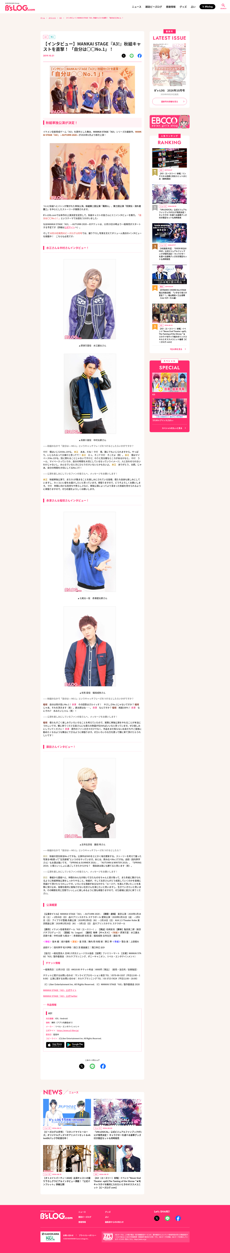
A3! (60, 18)
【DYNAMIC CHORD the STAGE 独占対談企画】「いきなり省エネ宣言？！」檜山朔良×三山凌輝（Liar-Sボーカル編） (173, 294)
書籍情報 (171, 6)
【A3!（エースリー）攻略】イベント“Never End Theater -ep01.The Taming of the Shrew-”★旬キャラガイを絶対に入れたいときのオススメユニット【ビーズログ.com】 (117, 1182)
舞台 (52, 37)
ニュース (136, 6)
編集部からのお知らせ (114, 1222)
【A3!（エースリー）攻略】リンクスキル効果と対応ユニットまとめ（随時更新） (173, 176)
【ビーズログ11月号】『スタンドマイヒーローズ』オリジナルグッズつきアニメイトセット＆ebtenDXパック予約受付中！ (66, 1135)
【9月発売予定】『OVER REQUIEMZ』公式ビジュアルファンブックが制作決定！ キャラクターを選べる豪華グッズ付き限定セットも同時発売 (173, 253)
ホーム (42, 18)
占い (193, 6)
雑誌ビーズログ (153, 6)
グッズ (183, 6)
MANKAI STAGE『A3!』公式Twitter (60, 996)
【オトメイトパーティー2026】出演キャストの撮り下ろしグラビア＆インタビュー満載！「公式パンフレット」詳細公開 (66, 1181)
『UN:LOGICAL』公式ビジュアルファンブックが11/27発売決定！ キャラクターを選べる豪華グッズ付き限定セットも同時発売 (117, 1135)
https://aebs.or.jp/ (140, 1239)
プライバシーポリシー (87, 1235)
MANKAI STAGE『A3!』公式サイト (60, 990)
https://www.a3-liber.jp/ (68, 1030)
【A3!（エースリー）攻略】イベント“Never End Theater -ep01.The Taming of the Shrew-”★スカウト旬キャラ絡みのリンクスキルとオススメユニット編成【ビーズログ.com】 (173, 335)
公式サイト (69, 227)
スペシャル (52, 18)
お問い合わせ (68, 1235)
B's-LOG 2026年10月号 (169, 90)
